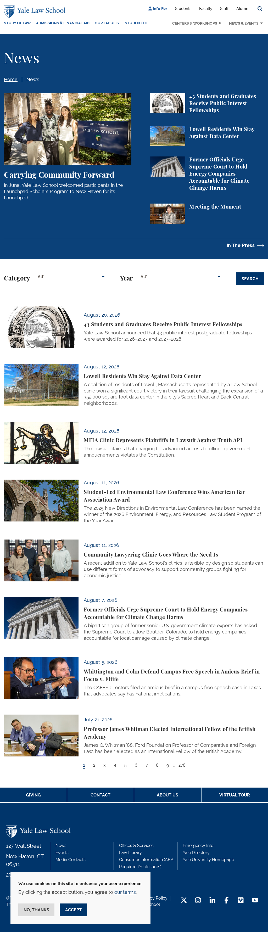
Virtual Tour (234, 795)
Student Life (137, 23)
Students (183, 8)
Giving (33, 795)
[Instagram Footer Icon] (198, 901)
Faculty (205, 8)
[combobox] (72, 278)
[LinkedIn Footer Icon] (212, 901)
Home (11, 79)
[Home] (36, 11)
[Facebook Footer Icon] (226, 901)
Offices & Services (136, 845)
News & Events (244, 23)
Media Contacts (70, 859)
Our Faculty (107, 23)
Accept (73, 909)
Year (126, 278)
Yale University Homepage (208, 859)
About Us (167, 795)
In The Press (241, 245)
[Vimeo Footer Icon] (240, 901)
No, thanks (36, 909)
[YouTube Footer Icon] (255, 901)
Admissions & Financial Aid (63, 23)
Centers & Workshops (194, 23)
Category (17, 278)
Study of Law (17, 23)
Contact (100, 795)
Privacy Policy (154, 898)
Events (62, 852)
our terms (125, 892)
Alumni (242, 8)
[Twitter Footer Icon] (184, 901)
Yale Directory (196, 852)
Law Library (130, 852)
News (32, 79)
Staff (224, 8)
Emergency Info (198, 845)
